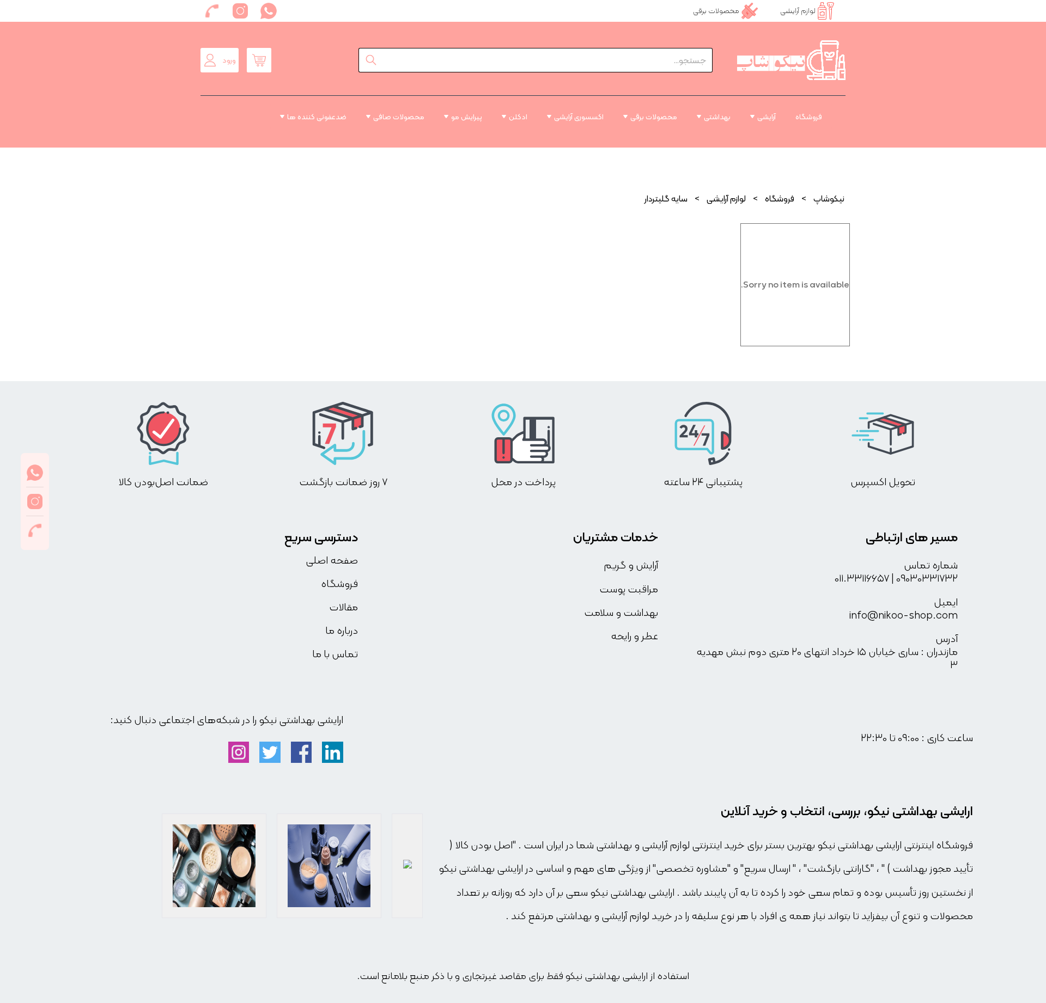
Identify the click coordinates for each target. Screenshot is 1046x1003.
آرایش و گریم (631, 565)
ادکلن (518, 116)
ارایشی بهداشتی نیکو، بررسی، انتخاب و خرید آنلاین (847, 810)
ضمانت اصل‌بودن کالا (163, 481)
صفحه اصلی (332, 560)
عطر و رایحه (634, 636)
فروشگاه (808, 116)
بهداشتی (717, 116)
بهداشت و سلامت (621, 612)
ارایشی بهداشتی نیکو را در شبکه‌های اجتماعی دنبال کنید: (226, 719)
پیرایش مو (466, 116)
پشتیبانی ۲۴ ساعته (703, 481)
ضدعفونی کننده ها (316, 116)
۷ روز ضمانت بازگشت (343, 481)
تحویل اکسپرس (882, 481)
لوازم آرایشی (726, 198)
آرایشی (766, 116)
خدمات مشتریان (615, 536)
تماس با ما (335, 654)
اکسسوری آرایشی (579, 116)
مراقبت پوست (628, 589)
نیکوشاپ (828, 198)
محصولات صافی (398, 116)
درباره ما (341, 630)
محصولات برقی (653, 116)
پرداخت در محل (523, 481)
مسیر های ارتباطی (912, 536)
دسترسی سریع (321, 536)
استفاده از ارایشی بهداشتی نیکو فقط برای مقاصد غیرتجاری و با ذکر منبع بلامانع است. (523, 975)
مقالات (343, 607)
